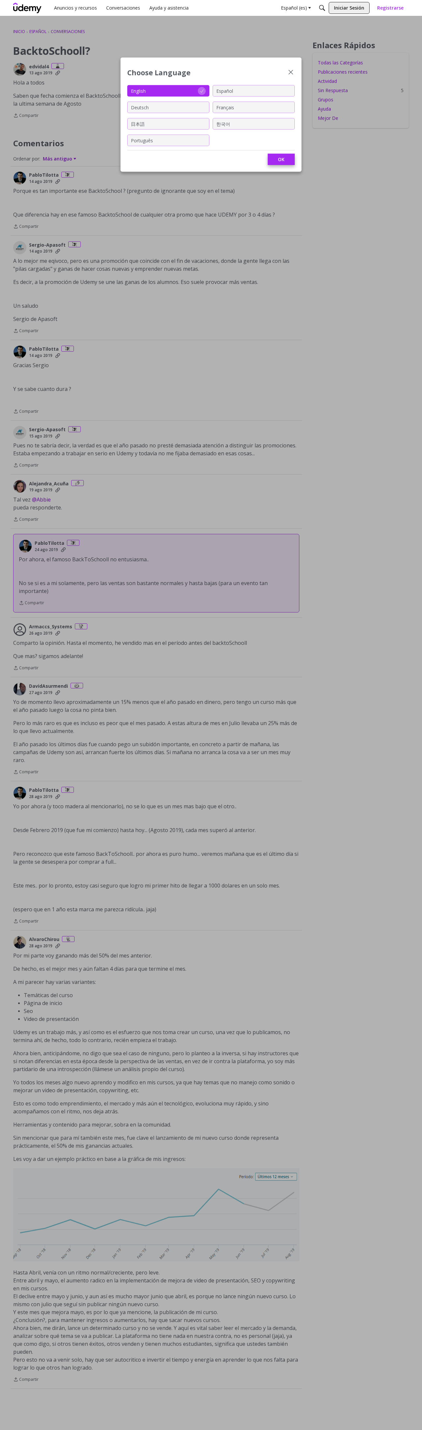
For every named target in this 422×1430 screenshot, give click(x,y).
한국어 (223, 124)
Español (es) (294, 8)
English (138, 90)
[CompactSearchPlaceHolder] (322, 8)
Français (225, 107)
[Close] (291, 72)
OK (281, 159)
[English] (27, 8)
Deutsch (140, 107)
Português (142, 140)
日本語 (138, 124)
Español (224, 90)
